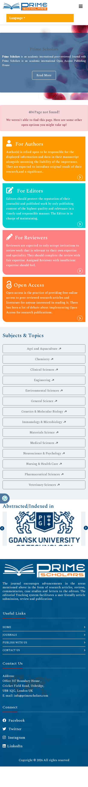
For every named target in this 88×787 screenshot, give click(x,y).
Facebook (16, 720)
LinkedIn (14, 746)
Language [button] (16, 18)
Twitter (14, 729)
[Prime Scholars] (25, 7)
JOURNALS (10, 635)
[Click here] (44, 570)
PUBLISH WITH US (15, 643)
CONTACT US (11, 650)
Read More (44, 75)
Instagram (16, 737)
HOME (7, 627)
